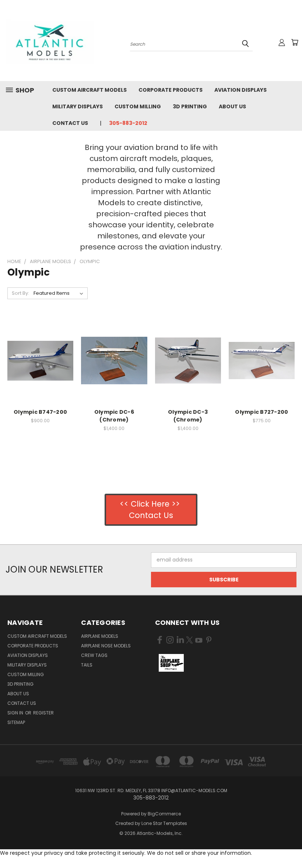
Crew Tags (94, 655)
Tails (86, 665)
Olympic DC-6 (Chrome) (114, 415)
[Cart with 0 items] (294, 42)
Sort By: (20, 293)
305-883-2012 (128, 123)
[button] (171, 663)
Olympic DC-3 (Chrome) (188, 415)
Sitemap (16, 722)
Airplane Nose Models (106, 646)
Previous (291, 834)
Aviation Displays (240, 90)
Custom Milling (138, 106)
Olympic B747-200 (40, 412)
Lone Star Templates (164, 823)
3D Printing (190, 106)
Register (43, 713)
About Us (232, 106)
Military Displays (77, 106)
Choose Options (40, 373)
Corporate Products (170, 90)
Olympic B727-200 (261, 412)
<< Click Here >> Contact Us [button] (151, 510)
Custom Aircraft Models (89, 90)
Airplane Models (99, 636)
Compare (38, 360)
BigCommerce (164, 814)
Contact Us (70, 123)
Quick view (40, 345)
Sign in (15, 713)
